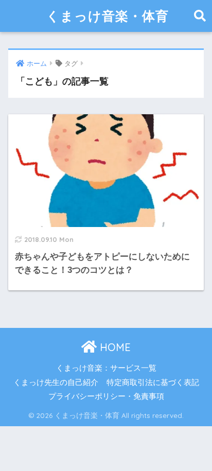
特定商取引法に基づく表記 (153, 382)
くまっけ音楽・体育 (107, 16)
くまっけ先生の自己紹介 (55, 382)
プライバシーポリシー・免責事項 (106, 396)
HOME (114, 347)
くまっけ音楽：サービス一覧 (106, 368)
